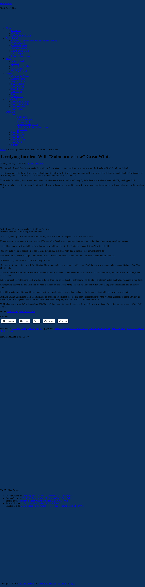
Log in (72, 583)
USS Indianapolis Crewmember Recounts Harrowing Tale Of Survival (52, 506)
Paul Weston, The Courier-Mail (21, 311)
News (23, 328)
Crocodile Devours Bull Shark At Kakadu (42, 503)
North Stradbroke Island (99, 328)
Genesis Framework (47, 583)
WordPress (62, 583)
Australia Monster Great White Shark (71, 328)
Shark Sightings (34, 328)
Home (3, 149)
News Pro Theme (26, 583)
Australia (16, 328)
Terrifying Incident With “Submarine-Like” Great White (47, 495)
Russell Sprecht (118, 328)
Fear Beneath (6, 3)
